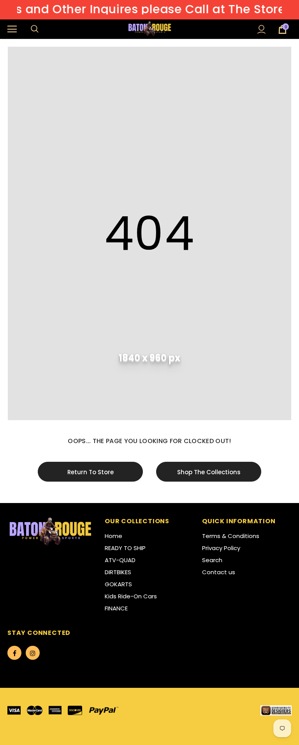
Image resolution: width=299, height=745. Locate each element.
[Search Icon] (42, 29)
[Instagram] (33, 653)
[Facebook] (14, 653)
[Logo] (150, 28)
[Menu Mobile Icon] (12, 29)
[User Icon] (261, 29)
